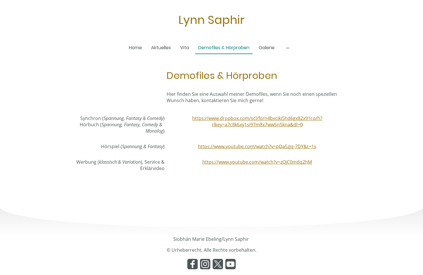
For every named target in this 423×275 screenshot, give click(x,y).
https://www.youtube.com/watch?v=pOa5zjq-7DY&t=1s (257, 146)
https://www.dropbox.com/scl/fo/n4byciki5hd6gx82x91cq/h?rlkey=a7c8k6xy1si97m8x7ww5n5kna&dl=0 (257, 121)
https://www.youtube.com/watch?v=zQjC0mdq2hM (257, 162)
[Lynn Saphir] (211, 33)
